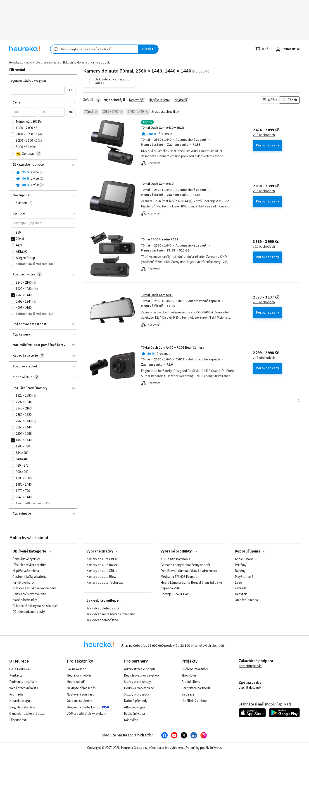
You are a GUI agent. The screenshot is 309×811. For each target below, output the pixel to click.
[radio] (13, 172)
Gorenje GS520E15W (175, 594)
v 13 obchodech (264, 135)
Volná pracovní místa (23, 688)
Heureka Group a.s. (134, 747)
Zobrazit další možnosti (32, 264)
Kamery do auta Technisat (104, 582)
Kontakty (15, 675)
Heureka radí (76, 681)
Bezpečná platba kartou (83, 707)
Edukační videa (134, 713)
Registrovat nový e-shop (141, 675)
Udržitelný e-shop (194, 700)
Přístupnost (17, 720)
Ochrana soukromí (79, 700)
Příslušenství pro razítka (29, 565)
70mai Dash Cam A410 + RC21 (163, 127)
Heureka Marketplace (139, 688)
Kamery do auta (101, 63)
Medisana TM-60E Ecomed (179, 577)
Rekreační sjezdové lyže (29, 594)
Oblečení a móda (246, 600)
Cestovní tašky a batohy (29, 577)
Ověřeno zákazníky (194, 669)
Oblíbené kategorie (29, 551)
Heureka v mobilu (79, 675)
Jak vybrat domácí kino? (102, 620)
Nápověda (131, 720)
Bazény (240, 571)
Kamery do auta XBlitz (101, 571)
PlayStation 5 (244, 577)
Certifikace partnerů (195, 688)
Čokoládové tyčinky (26, 559)
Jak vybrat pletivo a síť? (102, 608)
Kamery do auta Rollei (101, 565)
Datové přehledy (135, 700)
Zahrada (240, 588)
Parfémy (240, 565)
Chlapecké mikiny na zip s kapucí (34, 606)
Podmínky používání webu (204, 747)
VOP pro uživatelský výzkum (86, 713)
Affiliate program (135, 707)
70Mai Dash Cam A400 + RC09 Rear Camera (172, 347)
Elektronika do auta (75, 63)
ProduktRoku (190, 681)
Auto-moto (33, 63)
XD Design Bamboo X (175, 559)
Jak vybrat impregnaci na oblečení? (110, 614)
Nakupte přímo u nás (81, 688)
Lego (238, 582)
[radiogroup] (43, 179)
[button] (38, 90)
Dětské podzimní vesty (28, 612)
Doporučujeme (247, 551)
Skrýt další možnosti (30, 503)
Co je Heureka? (19, 669)
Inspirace (187, 694)
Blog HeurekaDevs (22, 707)
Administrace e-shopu (139, 669)
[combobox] (94, 49)
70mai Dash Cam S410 (157, 295)
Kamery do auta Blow (101, 577)
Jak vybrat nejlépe (102, 600)
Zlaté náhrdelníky (24, 600)
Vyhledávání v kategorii (28, 81)
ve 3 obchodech (264, 358)
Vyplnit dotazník (250, 687)
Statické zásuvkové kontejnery (34, 588)
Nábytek (241, 594)
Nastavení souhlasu (80, 694)
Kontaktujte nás (250, 666)
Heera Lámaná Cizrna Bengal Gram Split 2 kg (191, 582)
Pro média (16, 694)
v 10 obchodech (264, 246)
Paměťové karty (23, 582)
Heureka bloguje (20, 700)
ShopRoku (188, 675)
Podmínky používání (23, 681)
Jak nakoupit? (76, 669)
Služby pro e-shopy (137, 681)
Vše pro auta (51, 63)
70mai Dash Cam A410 (157, 183)
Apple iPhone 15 (246, 559)
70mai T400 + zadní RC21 (159, 239)
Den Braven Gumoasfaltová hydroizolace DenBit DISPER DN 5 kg (191, 571)
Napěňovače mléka (25, 571)
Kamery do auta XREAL (102, 559)
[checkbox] (13, 122)
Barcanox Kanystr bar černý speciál (185, 565)
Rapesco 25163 (171, 588)
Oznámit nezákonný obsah (27, 713)
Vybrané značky (99, 551)
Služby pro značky (136, 694)
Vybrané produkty (176, 551)
